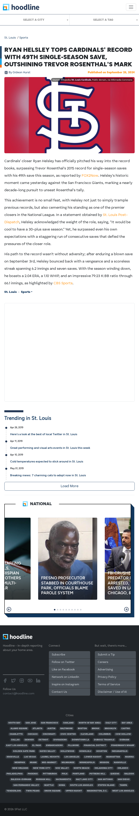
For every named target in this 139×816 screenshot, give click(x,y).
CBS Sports (63, 283)
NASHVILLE (120, 762)
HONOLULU (85, 751)
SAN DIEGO (124, 779)
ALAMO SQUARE (19, 728)
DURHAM (124, 740)
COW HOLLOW (123, 734)
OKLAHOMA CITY (103, 768)
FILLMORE (73, 745)
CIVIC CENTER (68, 734)
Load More (69, 486)
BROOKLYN (110, 728)
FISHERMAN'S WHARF (122, 745)
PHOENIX (33, 774)
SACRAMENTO (63, 779)
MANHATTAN (113, 757)
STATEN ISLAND (106, 785)
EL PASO (36, 745)
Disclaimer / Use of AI (112, 692)
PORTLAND (79, 774)
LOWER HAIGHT (92, 757)
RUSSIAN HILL (43, 779)
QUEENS (114, 774)
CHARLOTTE (16, 734)
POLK (65, 774)
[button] (9, 609)
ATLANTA (37, 728)
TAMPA (123, 785)
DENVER (29, 740)
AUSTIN (51, 728)
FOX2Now (90, 176)
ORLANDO (122, 768)
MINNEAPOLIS (87, 762)
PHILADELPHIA (15, 774)
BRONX (96, 728)
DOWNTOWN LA (80, 740)
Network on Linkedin (65, 677)
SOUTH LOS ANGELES (81, 785)
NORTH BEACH (81, 768)
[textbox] (35, 19)
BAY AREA (127, 723)
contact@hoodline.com (18, 693)
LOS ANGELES (71, 757)
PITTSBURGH (50, 774)
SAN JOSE (31, 723)
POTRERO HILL (97, 774)
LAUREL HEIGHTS (50, 757)
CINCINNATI (49, 734)
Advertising (105, 669)
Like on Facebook (63, 669)
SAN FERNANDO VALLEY (26, 785)
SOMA (62, 785)
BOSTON (82, 728)
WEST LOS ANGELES (123, 791)
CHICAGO (33, 734)
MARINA (129, 757)
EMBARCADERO (54, 745)
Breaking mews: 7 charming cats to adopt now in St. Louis (48, 475)
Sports (23, 37)
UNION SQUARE (52, 791)
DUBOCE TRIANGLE (104, 740)
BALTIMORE (66, 728)
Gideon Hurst (19, 72)
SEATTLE (49, 785)
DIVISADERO (60, 740)
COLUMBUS (105, 734)
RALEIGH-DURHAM (21, 779)
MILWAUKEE (68, 762)
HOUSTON (101, 751)
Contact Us (59, 692)
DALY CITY (111, 723)
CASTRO (125, 728)
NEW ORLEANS (20, 768)
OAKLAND (68, 723)
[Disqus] (69, 351)
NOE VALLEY (62, 768)
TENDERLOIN (14, 791)
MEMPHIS (19, 762)
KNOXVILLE (13, 757)
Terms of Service (109, 684)
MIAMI (33, 762)
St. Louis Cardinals (81, 80)
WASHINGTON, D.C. (97, 791)
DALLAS (15, 740)
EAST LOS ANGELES (16, 745)
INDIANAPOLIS (119, 751)
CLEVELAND (87, 734)
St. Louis (10, 37)
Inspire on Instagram (65, 684)
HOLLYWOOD (67, 751)
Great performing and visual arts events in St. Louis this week (50, 448)
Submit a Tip (106, 654)
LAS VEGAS (30, 757)
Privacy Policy (107, 677)
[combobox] (35, 19)
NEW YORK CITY (41, 768)
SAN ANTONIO (105, 779)
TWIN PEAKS (32, 791)
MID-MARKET (49, 762)
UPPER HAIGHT (74, 791)
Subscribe (58, 654)
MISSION (104, 762)
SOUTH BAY (14, 723)
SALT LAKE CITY (84, 779)
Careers (103, 662)
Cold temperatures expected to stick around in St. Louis (46, 461)
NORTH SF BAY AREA (90, 723)
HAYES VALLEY (47, 751)
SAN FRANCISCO (49, 723)
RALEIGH (129, 774)
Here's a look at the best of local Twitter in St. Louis (43, 434)
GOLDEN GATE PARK (24, 751)
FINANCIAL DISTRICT (95, 745)
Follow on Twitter (63, 662)
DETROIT (43, 740)
